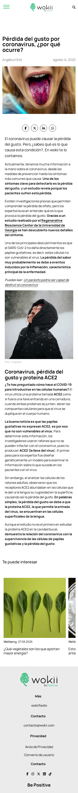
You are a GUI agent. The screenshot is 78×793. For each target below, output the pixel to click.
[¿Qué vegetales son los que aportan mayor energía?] (35, 608)
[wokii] (41, 7)
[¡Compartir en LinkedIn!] (43, 128)
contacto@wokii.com (39, 725)
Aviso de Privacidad (39, 747)
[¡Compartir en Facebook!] (25, 128)
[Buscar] (74, 7)
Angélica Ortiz (12, 59)
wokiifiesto (39, 705)
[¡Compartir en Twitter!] (34, 128)
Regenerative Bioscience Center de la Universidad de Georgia (35, 225)
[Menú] (6, 7)
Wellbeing (10, 642)
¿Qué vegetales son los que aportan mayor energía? (32, 651)
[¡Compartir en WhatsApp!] (52, 128)
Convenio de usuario (39, 755)
